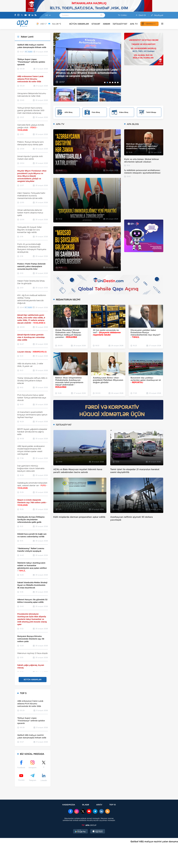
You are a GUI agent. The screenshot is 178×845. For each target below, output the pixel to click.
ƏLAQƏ (85, 805)
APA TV (134, 24)
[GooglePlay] (80, 831)
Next (117, 59)
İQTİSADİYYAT (120, 24)
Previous (57, 59)
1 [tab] (104, 82)
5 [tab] (115, 82)
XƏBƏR (106, 24)
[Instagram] (18, 15)
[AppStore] (97, 831)
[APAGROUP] (89, 825)
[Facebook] (15, 15)
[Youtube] (25, 15)
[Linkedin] (32, 15)
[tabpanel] (87, 59)
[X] (22, 15)
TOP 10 (112, 805)
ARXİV (99, 805)
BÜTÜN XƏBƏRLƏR (79, 24)
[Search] (101, 15)
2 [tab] (107, 82)
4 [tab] (112, 82)
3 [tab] (110, 82)
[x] (83, 811)
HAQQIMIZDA (68, 805)
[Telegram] (29, 15)
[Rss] (35, 15)
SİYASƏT (95, 24)
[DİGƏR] (161, 24)
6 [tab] (117, 82)
